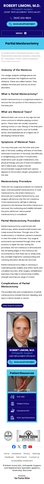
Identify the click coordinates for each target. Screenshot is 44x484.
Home (6, 453)
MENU (19, 33)
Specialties (10, 58)
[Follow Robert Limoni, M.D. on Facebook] (14, 447)
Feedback (9, 457)
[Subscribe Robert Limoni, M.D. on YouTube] (30, 447)
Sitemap (36, 453)
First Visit (21, 396)
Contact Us (34, 457)
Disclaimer (16, 453)
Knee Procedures (30, 58)
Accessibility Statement (22, 460)
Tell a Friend (21, 457)
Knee (18, 58)
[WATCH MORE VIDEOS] (22, 384)
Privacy (27, 453)
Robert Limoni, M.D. (22, 350)
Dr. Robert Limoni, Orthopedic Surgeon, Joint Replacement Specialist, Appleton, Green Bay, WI (21, 56)
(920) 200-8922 (22, 18)
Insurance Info (23, 410)
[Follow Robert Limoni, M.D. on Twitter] (19, 447)
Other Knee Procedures (12, 305)
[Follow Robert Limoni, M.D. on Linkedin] (25, 447)
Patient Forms (23, 403)
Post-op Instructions (26, 417)
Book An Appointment (24, 24)
